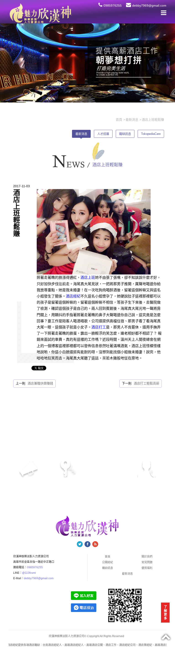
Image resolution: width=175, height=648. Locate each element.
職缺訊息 (125, 134)
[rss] (95, 544)
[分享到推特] (80, 544)
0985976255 (112, 5)
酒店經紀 (73, 296)
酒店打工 (98, 327)
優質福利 (147, 568)
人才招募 (103, 134)
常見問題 (147, 562)
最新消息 (81, 134)
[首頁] (40, 13)
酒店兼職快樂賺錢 (40, 383)
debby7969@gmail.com (149, 5)
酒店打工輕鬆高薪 (146, 383)
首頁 (107, 556)
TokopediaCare (151, 134)
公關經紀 (107, 562)
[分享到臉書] (87, 544)
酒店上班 (87, 277)
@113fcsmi (29, 572)
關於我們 (147, 556)
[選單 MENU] (163, 13)
